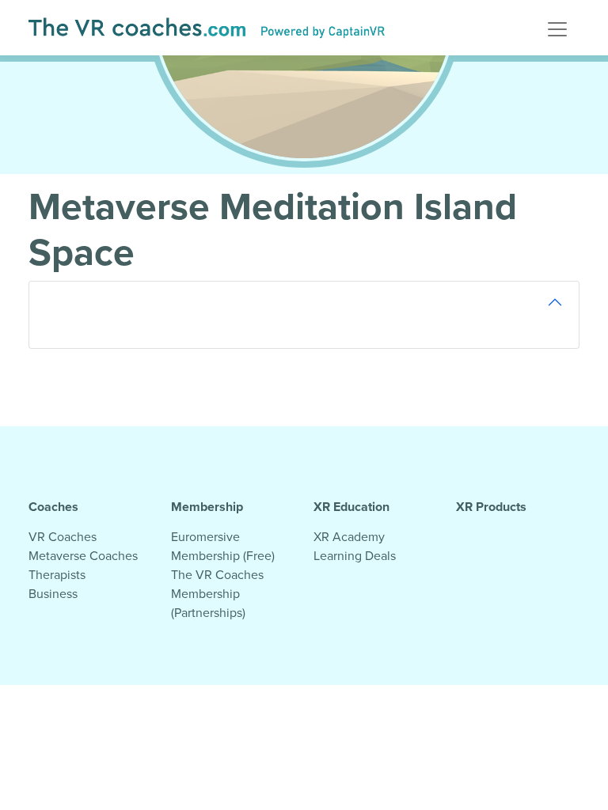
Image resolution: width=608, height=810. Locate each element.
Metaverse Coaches (83, 555)
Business (53, 593)
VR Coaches (62, 536)
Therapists (57, 574)
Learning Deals (355, 555)
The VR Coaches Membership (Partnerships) (217, 593)
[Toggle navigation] (557, 28)
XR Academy (349, 536)
